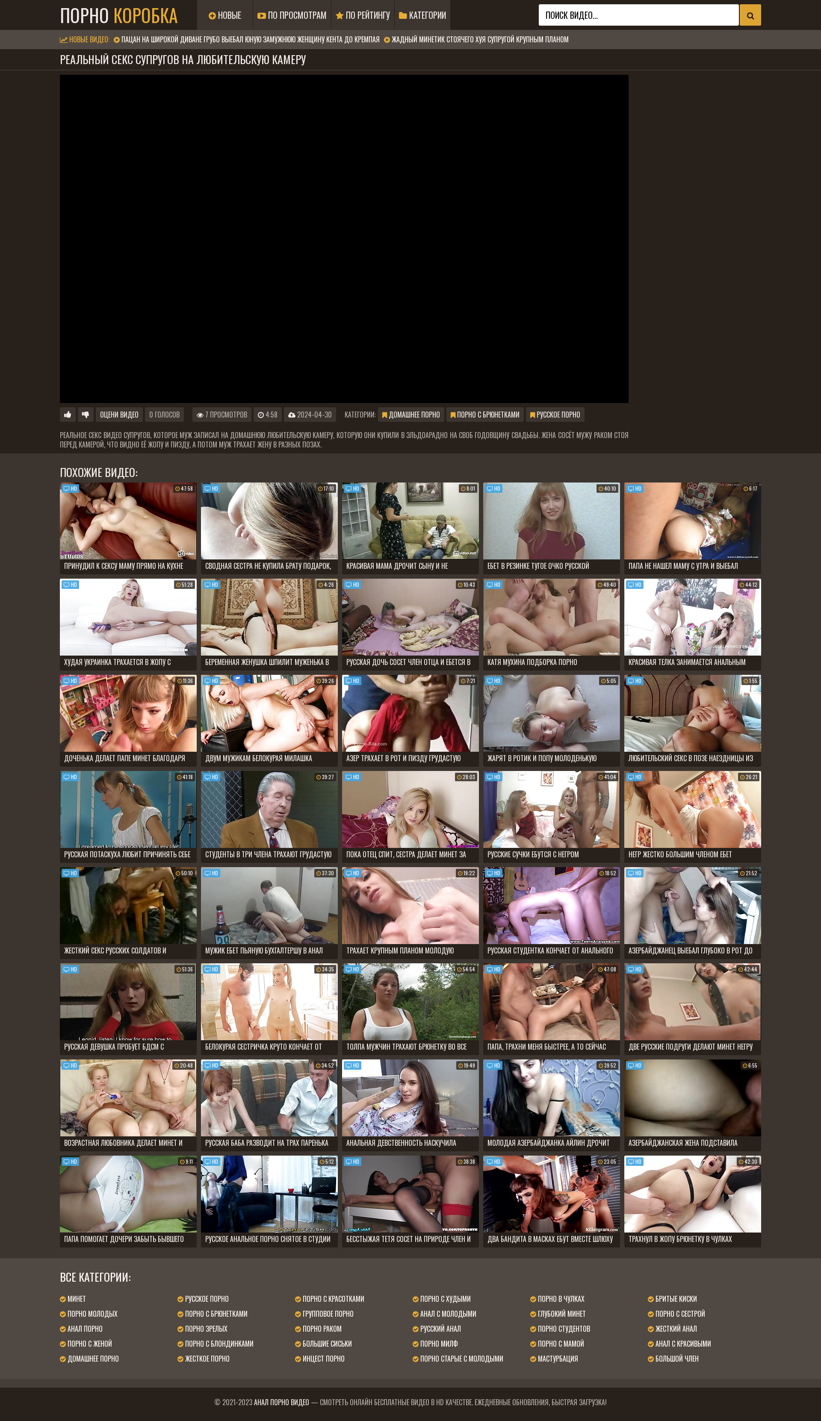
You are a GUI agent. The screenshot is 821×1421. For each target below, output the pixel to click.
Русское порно (557, 414)
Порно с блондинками (218, 1344)
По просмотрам (296, 15)
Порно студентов (563, 1329)
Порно (119, 15)
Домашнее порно (413, 414)
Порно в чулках (560, 1299)
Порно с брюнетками (487, 414)
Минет (76, 1299)
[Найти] (750, 15)
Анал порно (84, 1329)
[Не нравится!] (86, 414)
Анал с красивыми (682, 1344)
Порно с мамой (560, 1344)
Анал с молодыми (447, 1314)
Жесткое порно (206, 1358)
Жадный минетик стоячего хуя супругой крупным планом (480, 39)
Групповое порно (327, 1314)
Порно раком (321, 1329)
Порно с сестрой (679, 1314)
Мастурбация (557, 1358)
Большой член (676, 1358)
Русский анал (440, 1329)
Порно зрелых (205, 1329)
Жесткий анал (675, 1329)
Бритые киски (675, 1299)
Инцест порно (323, 1358)
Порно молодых (92, 1314)
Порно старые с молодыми (461, 1358)
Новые (228, 15)
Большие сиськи (326, 1344)
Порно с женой (89, 1344)
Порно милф (438, 1344)
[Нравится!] (68, 414)
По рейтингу (367, 15)
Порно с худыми (445, 1299)
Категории (426, 15)
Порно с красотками (332, 1299)
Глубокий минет (561, 1314)
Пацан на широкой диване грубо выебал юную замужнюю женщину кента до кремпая (250, 39)
